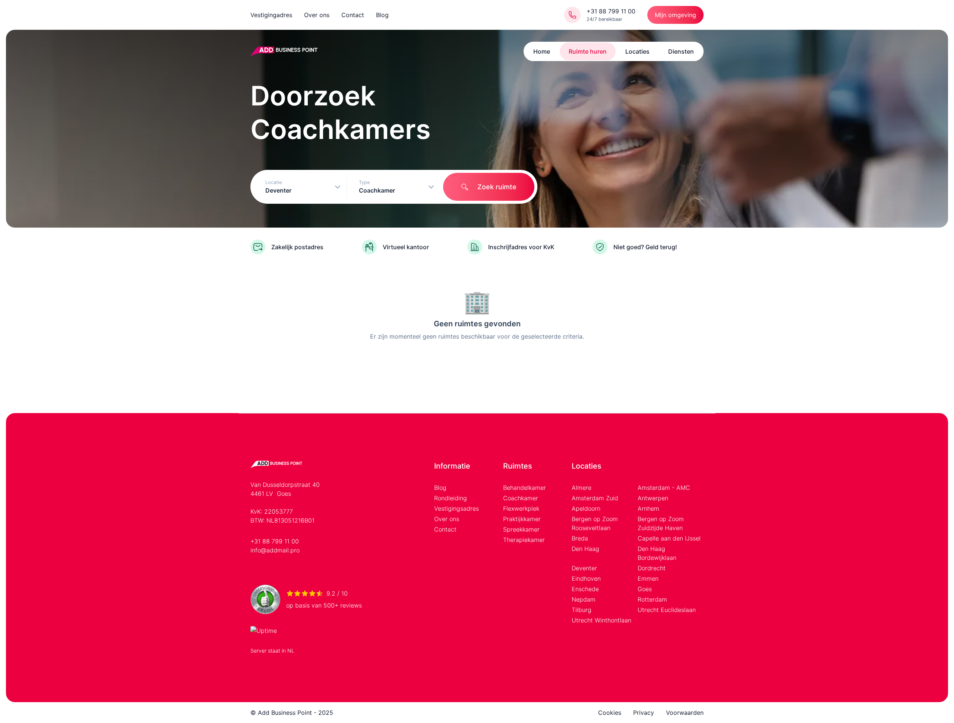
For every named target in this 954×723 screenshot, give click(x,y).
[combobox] (300, 187)
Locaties (637, 51)
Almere (581, 487)
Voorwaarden (685, 712)
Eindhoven (586, 578)
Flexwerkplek (521, 508)
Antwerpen (653, 498)
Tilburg (581, 609)
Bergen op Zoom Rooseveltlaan (595, 523)
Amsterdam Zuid (595, 498)
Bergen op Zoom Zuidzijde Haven (661, 523)
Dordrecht (652, 568)
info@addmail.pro (275, 550)
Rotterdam (652, 599)
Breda (580, 538)
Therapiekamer (524, 539)
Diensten (681, 51)
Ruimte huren (588, 51)
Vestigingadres (271, 15)
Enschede (585, 589)
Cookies (609, 712)
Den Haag (585, 548)
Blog (382, 15)
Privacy (643, 712)
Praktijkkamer (522, 519)
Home (541, 51)
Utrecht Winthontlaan (601, 620)
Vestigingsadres (456, 508)
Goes (645, 589)
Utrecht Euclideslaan (667, 609)
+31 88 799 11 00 (274, 541)
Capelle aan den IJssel (669, 538)
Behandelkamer (524, 487)
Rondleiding (450, 498)
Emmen (648, 578)
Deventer (584, 568)
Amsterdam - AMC (664, 487)
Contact (352, 15)
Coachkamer (520, 498)
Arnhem (648, 508)
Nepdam (584, 599)
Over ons (316, 15)
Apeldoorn (586, 508)
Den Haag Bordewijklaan (657, 553)
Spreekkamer (521, 529)
